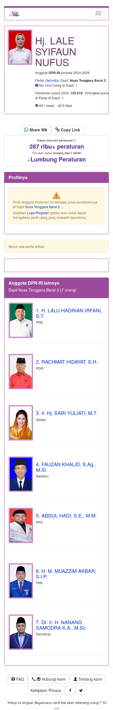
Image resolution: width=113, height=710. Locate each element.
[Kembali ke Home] (14, 13)
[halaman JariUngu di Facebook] (70, 690)
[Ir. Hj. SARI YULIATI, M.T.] (21, 423)
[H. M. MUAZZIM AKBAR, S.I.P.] (21, 581)
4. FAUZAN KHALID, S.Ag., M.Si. (66, 466)
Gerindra (52, 80)
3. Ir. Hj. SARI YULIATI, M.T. (66, 412)
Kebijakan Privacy (45, 690)
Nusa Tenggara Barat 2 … (44, 206)
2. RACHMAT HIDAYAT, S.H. (67, 361)
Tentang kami (89, 679)
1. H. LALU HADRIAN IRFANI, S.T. (69, 313)
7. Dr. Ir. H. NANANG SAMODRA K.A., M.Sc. (61, 624)
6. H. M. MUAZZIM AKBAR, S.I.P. (66, 573)
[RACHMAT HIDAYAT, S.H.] (21, 371)
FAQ (19, 679)
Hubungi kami (53, 679)
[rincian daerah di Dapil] (36, 85)
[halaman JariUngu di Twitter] (81, 690)
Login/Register (38, 212)
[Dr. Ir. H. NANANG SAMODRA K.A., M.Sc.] (21, 632)
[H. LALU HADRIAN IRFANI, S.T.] (21, 320)
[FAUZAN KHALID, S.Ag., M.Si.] (21, 474)
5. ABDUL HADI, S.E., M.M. (66, 515)
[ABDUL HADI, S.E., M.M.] (21, 525)
